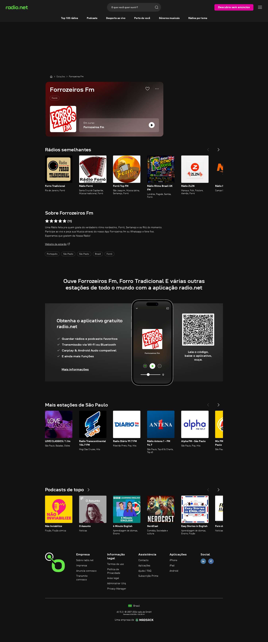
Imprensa (81, 565)
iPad (172, 565)
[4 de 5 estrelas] (60, 221)
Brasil (98, 254)
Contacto (143, 560)
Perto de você (142, 18)
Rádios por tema (197, 18)
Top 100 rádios (69, 18)
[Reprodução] (152, 125)
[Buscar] (156, 7)
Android (174, 571)
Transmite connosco (82, 578)
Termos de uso (115, 564)
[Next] (218, 148)
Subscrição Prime (148, 576)
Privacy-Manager (116, 588)
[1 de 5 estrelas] (47, 221)
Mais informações (75, 369)
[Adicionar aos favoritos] (147, 89)
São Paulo (68, 254)
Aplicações (144, 565)
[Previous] (208, 148)
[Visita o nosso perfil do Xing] (210, 561)
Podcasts (92, 18)
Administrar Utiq (116, 583)
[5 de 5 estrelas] (64, 221)
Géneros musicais (169, 18)
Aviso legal (113, 578)
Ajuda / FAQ (144, 571)
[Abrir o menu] (260, 7)
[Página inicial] (51, 76)
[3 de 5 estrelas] (56, 221)
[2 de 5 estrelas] (51, 221)
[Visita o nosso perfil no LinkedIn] (203, 561)
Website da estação (56, 244)
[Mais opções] (157, 89)
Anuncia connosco (86, 571)
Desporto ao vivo (115, 18)
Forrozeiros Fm (93, 127)
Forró (54, 98)
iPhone (173, 560)
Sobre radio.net (85, 560)
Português (52, 254)
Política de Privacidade (113, 571)
